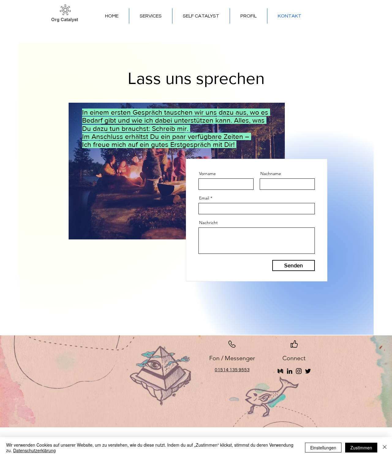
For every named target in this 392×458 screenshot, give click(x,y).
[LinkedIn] (289, 371)
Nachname (270, 173)
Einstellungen (323, 448)
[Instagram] (299, 371)
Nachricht (208, 222)
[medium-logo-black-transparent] (280, 371)
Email (204, 198)
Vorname (207, 173)
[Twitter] (308, 371)
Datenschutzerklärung (34, 450)
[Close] (384, 447)
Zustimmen (361, 448)
